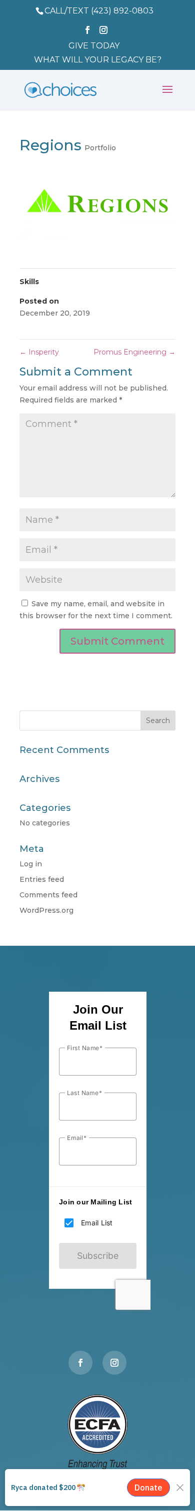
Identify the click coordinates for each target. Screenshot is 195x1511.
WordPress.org (47, 910)
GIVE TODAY (94, 46)
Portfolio (100, 147)
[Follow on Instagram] (114, 1363)
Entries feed (42, 879)
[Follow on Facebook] (80, 1363)
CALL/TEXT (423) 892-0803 (99, 10)
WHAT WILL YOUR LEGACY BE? (98, 60)
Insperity (39, 352)
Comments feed (49, 894)
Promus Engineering (135, 352)
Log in (31, 863)
